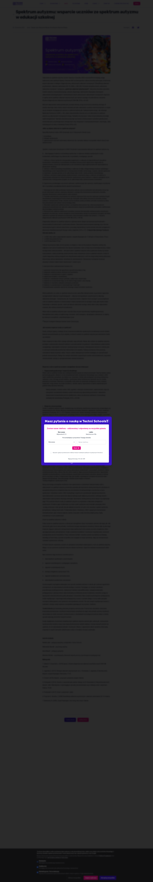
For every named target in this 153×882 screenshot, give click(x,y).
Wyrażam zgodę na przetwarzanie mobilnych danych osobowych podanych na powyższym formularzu (78, 452)
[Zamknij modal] (107, 420)
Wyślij (75, 448)
